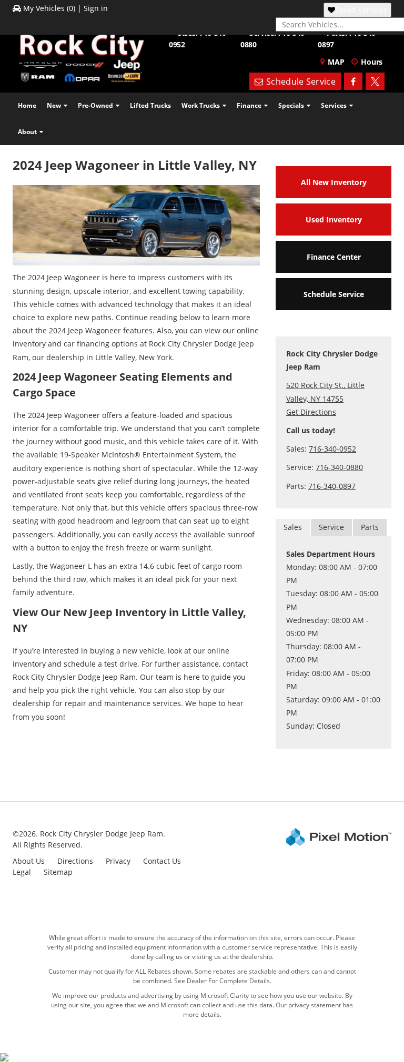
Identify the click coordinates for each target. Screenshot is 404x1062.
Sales (293, 527)
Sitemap (58, 872)
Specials (291, 105)
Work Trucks (200, 105)
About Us (29, 861)
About (27, 131)
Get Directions (311, 412)
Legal (22, 872)
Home (27, 105)
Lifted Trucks (150, 105)
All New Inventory (334, 182)
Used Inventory (334, 219)
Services (334, 105)
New (54, 105)
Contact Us (162, 861)
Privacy (118, 861)
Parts (370, 527)
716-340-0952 (332, 449)
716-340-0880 (339, 467)
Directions (75, 861)
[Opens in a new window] (353, 81)
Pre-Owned (95, 105)
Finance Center (334, 257)
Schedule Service (334, 294)
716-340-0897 (332, 486)
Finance (249, 105)
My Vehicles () (49, 8)
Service (331, 527)
